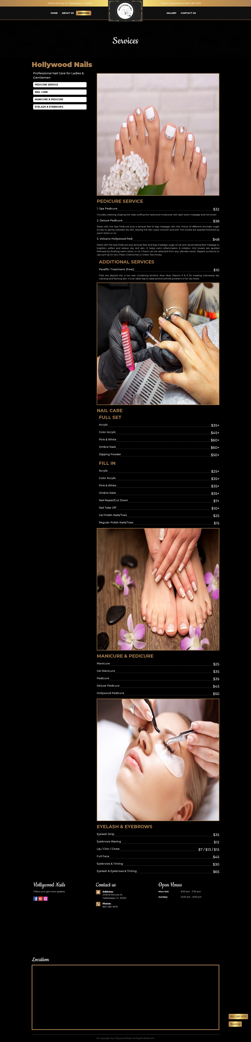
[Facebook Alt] (35, 899)
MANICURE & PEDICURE (49, 99)
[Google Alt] (40, 899)
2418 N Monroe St (112, 894)
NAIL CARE (41, 92)
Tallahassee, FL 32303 (114, 898)
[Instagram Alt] (45, 899)
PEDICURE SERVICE (46, 84)
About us (68, 13)
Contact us (188, 13)
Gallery (171, 13)
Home (54, 13)
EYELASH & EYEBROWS (49, 106)
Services (83, 13)
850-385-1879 (110, 906)
